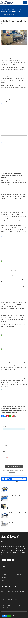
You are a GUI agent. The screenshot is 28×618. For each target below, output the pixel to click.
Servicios (19, 574)
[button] (12, 48)
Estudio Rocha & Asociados (17, 615)
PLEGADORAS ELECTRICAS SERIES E (18, 512)
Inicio (2, 570)
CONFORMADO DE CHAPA (15, 12)
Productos (3, 577)
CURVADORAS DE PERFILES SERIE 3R (18, 487)
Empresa (19, 570)
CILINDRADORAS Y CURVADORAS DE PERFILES (12, 13)
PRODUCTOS (4, 12)
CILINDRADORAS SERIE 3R (15, 495)
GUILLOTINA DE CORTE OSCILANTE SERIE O (17, 521)
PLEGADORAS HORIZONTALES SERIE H (17, 504)
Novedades (3, 574)
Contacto (3, 580)
